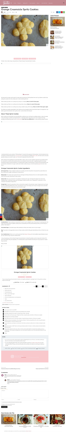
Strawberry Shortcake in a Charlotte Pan (41, 427)
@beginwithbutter (23, 357)
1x (42, 286)
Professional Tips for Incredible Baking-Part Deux (10, 368)
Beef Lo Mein (35, 155)
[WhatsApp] (64, 12)
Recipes (2, 7)
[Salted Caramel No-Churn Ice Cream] (52, 47)
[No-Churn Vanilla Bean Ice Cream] (52, 42)
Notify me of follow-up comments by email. (8, 404)
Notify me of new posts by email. (7, 405)
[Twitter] (59, 12)
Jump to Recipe (17, 58)
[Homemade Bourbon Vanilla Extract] (25, 419)
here (16, 157)
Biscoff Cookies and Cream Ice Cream (59, 38)
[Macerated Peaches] (57, 21)
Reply (6, 377)
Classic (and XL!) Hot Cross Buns (42, 368)
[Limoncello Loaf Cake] (57, 419)
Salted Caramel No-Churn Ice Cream (59, 47)
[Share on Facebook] (1, 215)
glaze (39, 163)
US (38, 286)
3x (46, 286)
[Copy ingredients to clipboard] (9, 286)
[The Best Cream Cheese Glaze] (52, 32)
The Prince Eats (19, 155)
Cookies (6, 7)
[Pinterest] (62, 12)
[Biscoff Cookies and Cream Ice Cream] (52, 37)
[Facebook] (57, 12)
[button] (63, 3)
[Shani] (2, 12)
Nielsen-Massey (28, 234)
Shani (4, 12)
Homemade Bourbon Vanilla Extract (25, 427)
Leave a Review (32, 58)
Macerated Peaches (54, 28)
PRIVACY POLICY (28, 431)
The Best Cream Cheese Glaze (58, 33)
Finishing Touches (53, 27)
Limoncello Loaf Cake (57, 426)
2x (44, 286)
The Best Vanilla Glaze (6, 302)
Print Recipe (24, 58)
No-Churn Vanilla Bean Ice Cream (60, 42)
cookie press (19, 119)
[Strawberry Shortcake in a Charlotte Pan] (41, 419)
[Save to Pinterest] (1, 217)
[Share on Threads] (1, 219)
